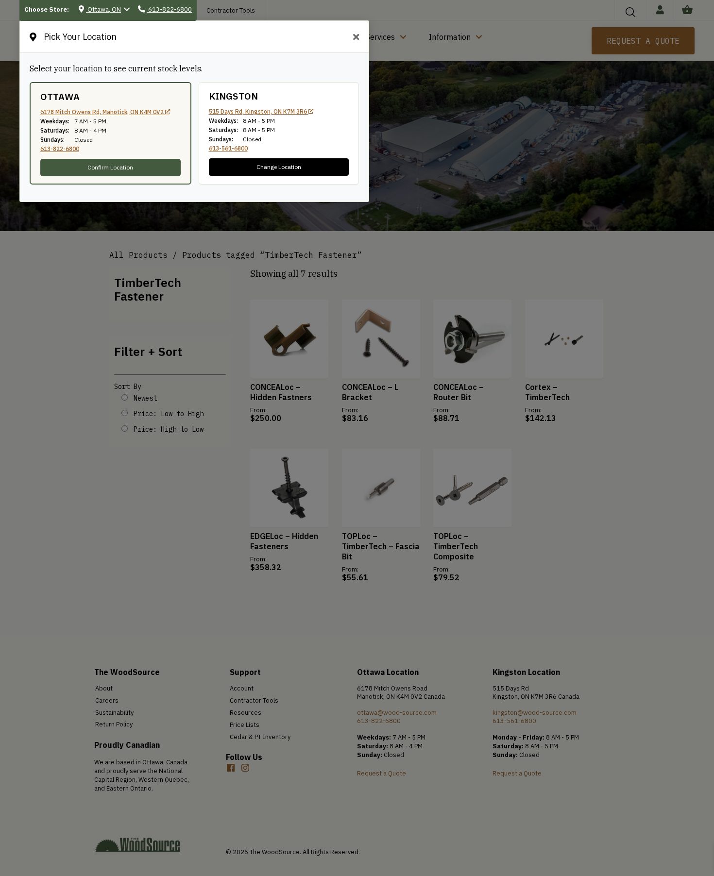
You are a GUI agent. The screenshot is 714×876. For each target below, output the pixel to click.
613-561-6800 (228, 148)
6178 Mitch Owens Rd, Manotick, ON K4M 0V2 (102, 112)
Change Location (278, 166)
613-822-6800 (59, 148)
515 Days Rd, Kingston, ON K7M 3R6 (258, 111)
